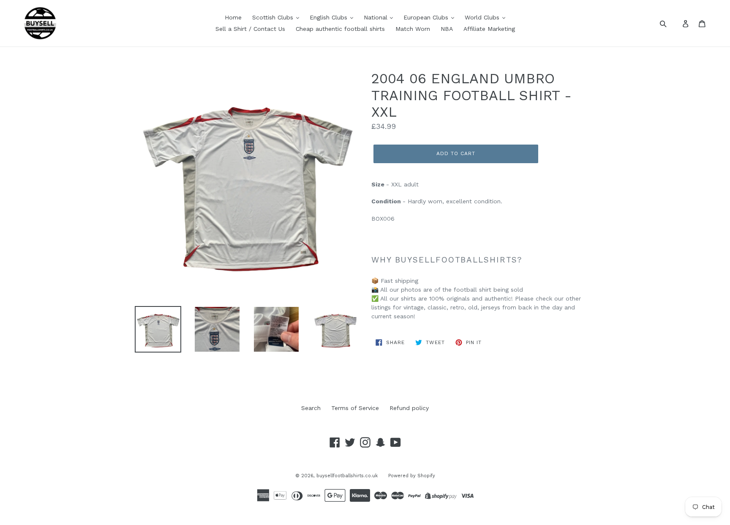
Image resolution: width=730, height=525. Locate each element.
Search (311, 408)
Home (233, 17)
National (377, 17)
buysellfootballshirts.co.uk (347, 476)
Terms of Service (355, 408)
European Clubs (426, 17)
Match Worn (412, 28)
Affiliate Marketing (489, 28)
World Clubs (483, 17)
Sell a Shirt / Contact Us (250, 28)
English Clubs (329, 17)
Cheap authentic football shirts (340, 28)
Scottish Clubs (273, 17)
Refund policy (409, 408)
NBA (447, 28)
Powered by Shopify (411, 476)
